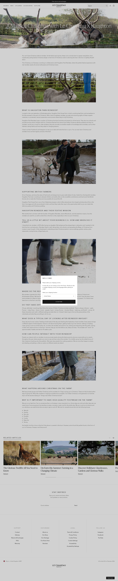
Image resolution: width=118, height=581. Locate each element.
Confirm (59, 302)
